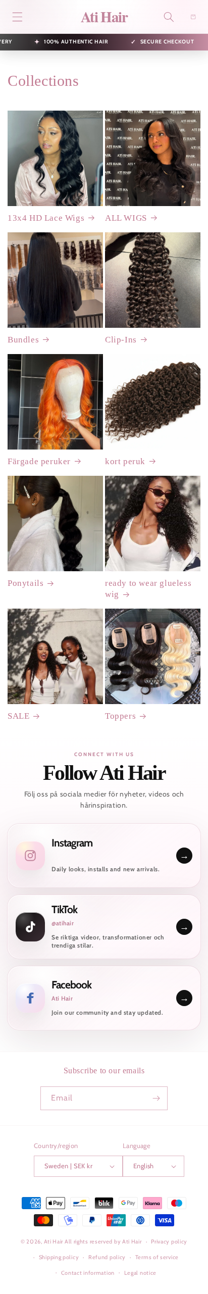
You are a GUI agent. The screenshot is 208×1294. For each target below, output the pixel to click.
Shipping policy (59, 1257)
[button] (17, 17)
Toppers (120, 716)
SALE (18, 716)
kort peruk (125, 461)
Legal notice (140, 1272)
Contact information (88, 1272)
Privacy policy (169, 1241)
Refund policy (107, 1257)
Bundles (23, 339)
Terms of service (157, 1257)
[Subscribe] (156, 1098)
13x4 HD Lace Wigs (46, 218)
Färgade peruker (39, 461)
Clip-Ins (121, 339)
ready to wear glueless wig (148, 588)
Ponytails (25, 583)
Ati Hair (54, 1241)
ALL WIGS (126, 218)
